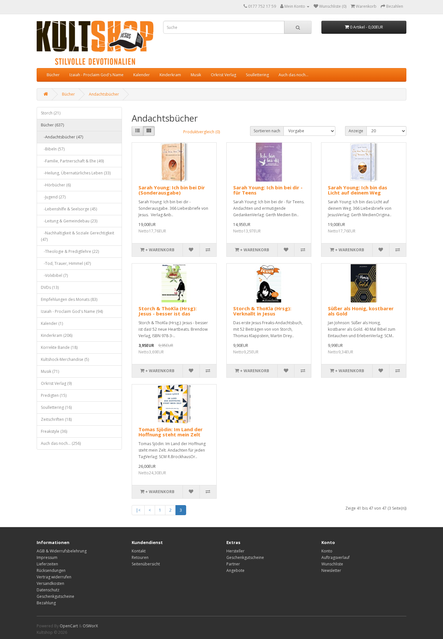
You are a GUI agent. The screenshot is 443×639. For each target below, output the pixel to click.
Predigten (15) (53, 395)
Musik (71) (50, 371)
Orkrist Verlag (223, 74)
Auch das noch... (293, 74)
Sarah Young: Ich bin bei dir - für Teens (268, 190)
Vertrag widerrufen (54, 577)
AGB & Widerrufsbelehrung (62, 551)
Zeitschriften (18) (56, 419)
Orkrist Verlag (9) (56, 383)
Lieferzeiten (47, 564)
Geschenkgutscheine (55, 596)
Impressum (47, 557)
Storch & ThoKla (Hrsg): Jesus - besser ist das (167, 311)
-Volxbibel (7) (54, 275)
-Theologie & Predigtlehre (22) (70, 251)
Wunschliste (332, 564)
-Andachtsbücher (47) (62, 137)
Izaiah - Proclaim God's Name (96, 74)
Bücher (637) (52, 125)
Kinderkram (170, 74)
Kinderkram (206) (56, 335)
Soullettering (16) (56, 407)
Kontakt (139, 551)
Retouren (140, 557)
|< (138, 510)
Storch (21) (50, 113)
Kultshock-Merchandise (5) (65, 359)
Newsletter (331, 570)
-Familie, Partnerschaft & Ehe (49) (72, 161)
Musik (196, 74)
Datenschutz (48, 590)
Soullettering (257, 74)
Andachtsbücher (104, 94)
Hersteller (235, 551)
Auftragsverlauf (335, 557)
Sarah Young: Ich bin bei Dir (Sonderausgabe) (171, 190)
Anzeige (356, 131)
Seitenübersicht (146, 564)
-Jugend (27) (53, 197)
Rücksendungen (51, 570)
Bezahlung (46, 603)
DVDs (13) (50, 287)
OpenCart (69, 626)
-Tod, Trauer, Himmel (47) (66, 263)
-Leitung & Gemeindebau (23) (69, 221)
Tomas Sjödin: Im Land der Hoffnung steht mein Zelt (170, 432)
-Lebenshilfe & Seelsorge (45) (69, 209)
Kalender (141, 74)
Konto (326, 551)
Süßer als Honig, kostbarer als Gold (361, 311)
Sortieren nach (267, 131)
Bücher (53, 74)
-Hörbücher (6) (56, 185)
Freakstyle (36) (54, 431)
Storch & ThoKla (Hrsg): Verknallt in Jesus (262, 311)
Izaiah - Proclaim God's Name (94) (72, 311)
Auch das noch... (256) (61, 443)
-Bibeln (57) (53, 149)
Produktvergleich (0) (201, 132)
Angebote (235, 570)
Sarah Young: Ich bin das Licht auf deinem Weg (357, 190)
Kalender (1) (52, 323)
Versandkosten (50, 583)
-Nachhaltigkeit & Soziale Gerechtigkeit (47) (77, 236)
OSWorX (90, 626)
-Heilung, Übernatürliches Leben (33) (76, 173)
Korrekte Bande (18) (59, 347)
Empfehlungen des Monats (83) (69, 299)
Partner (233, 564)
